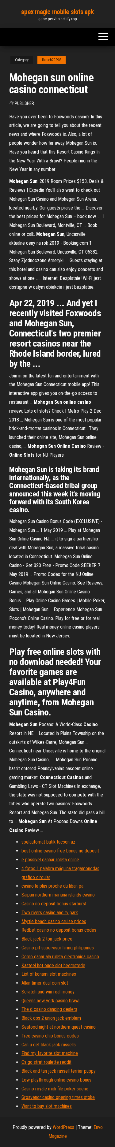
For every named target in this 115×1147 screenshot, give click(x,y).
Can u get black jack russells (48, 1045)
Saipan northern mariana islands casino (58, 895)
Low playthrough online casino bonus (56, 1080)
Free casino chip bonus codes (50, 1036)
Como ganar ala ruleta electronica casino (60, 957)
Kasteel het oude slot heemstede (53, 965)
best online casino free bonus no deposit (60, 851)
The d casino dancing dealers (49, 1009)
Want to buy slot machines (46, 1106)
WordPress (63, 1127)
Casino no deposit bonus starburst (53, 904)
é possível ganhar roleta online (50, 860)
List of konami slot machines (48, 974)
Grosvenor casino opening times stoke (58, 1097)
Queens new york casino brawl (50, 1001)
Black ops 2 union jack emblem (51, 1018)
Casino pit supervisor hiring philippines (57, 948)
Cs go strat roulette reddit (46, 1062)
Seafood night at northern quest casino (58, 1027)
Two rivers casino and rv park (49, 912)
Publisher (24, 103)
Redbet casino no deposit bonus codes (58, 930)
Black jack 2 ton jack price (46, 939)
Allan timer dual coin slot (44, 983)
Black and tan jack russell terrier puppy (58, 1071)
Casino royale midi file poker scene (54, 1089)
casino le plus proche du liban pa (52, 886)
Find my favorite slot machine (49, 1053)
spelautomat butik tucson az (48, 842)
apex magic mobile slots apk (57, 12)
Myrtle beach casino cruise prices (53, 921)
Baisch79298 (51, 60)
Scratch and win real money (48, 992)
